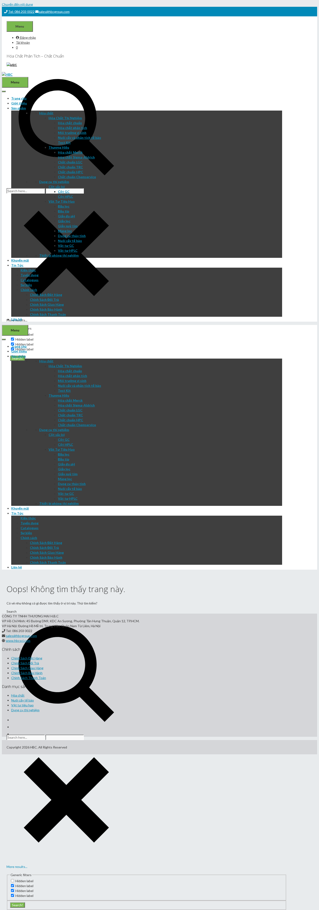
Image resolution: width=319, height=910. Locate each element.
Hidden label (24, 339)
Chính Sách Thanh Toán (48, 314)
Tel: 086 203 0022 (21, 12)
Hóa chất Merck (70, 152)
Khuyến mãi (20, 260)
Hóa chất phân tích (72, 128)
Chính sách (29, 290)
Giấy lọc (64, 221)
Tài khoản (23, 42)
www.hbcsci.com (18, 641)
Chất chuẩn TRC (70, 167)
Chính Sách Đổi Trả (44, 300)
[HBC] (7, 74)
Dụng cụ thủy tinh (72, 236)
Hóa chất (46, 113)
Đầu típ (63, 211)
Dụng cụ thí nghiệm (54, 182)
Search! (17, 905)
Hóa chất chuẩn (70, 123)
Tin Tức (17, 265)
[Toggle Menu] (4, 91)
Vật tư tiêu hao (22, 705)
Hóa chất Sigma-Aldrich (76, 157)
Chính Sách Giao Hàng (47, 304)
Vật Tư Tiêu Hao (62, 201)
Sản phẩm (18, 108)
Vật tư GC (66, 246)
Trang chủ (19, 98)
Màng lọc (65, 231)
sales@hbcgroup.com (54, 12)
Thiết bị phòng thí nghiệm (59, 255)
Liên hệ (16, 319)
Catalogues (30, 280)
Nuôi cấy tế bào (70, 241)
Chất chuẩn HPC (70, 172)
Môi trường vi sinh (72, 133)
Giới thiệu (19, 103)
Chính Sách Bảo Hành (46, 309)
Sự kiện (26, 285)
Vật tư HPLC (68, 250)
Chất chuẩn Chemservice (77, 177)
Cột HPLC (65, 196)
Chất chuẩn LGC (70, 162)
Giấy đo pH (66, 216)
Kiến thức (28, 270)
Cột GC (64, 192)
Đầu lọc (63, 206)
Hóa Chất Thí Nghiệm (65, 118)
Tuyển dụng (30, 275)
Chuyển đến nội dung (17, 4)
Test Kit (64, 142)
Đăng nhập (27, 38)
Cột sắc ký (57, 187)
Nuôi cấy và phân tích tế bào (79, 138)
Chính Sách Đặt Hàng (46, 295)
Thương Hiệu (59, 147)
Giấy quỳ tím (68, 226)
